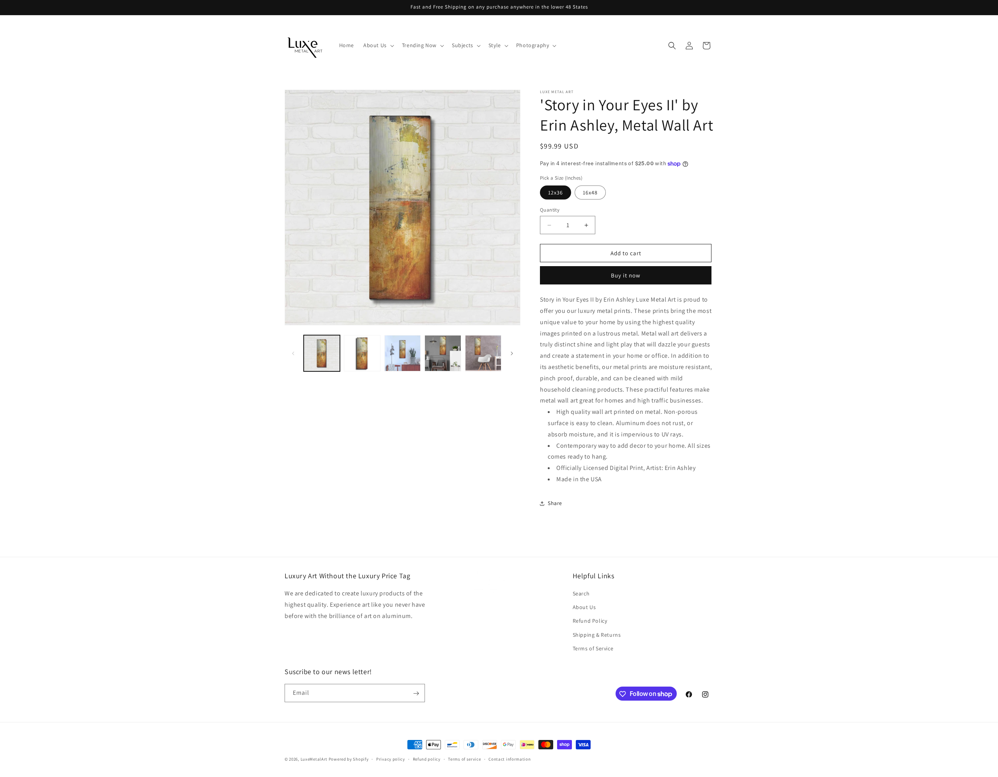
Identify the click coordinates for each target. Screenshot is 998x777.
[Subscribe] (416, 693)
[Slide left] (293, 353)
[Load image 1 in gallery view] (322, 353)
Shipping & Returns (597, 634)
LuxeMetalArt (314, 759)
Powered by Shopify (349, 759)
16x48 (590, 192)
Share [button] (555, 503)
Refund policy (427, 758)
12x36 (555, 192)
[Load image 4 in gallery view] (443, 353)
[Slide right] (511, 353)
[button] (378, 45)
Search (581, 593)
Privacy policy (390, 758)
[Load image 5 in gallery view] (483, 353)
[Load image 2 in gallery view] (362, 353)
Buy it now (626, 275)
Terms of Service (593, 648)
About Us (584, 607)
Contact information (509, 758)
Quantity (549, 210)
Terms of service (464, 758)
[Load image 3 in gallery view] (402, 353)
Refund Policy (590, 621)
